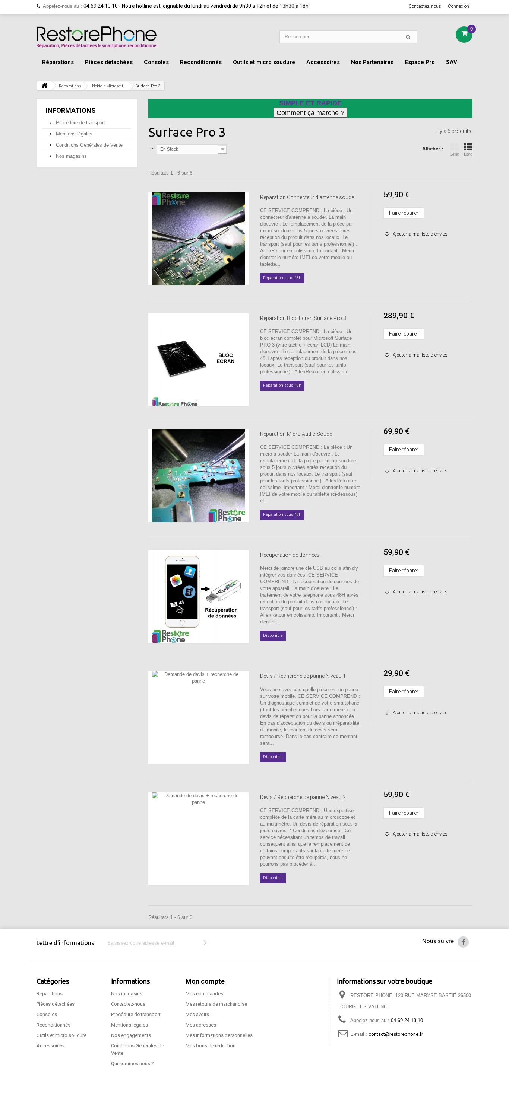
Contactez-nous (424, 6)
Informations (71, 110)
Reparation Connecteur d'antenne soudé (307, 197)
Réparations (58, 62)
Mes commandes (204, 993)
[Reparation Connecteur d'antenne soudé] (198, 238)
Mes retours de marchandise (216, 1004)
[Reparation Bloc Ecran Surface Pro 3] (198, 359)
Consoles (156, 62)
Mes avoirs (197, 1014)
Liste (468, 154)
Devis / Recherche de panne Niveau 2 (303, 797)
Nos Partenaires (372, 62)
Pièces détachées (109, 62)
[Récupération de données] (198, 596)
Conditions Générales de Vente (88, 145)
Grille (454, 154)
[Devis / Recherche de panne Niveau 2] (198, 838)
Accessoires (323, 62)
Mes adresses (201, 1025)
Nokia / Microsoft (107, 86)
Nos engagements (131, 1035)
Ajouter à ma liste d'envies (420, 234)
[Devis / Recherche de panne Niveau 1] (198, 717)
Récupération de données (290, 555)
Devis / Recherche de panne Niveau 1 (303, 676)
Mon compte (205, 981)
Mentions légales (73, 134)
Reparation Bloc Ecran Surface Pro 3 (303, 318)
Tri (151, 149)
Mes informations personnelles (219, 1035)
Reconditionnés (201, 62)
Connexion (458, 6)
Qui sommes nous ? (132, 1063)
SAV (451, 62)
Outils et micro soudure (264, 62)
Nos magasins (70, 156)
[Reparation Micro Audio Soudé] (198, 475)
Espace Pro (420, 62)
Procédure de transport (79, 122)
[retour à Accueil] (44, 85)
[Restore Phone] (97, 37)
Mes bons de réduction (210, 1045)
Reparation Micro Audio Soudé (296, 434)
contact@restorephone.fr (396, 1034)
